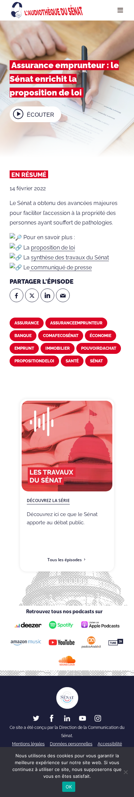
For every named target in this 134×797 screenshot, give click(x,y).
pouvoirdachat (98, 348)
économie (100, 335)
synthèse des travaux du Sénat (70, 257)
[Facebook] (16, 295)
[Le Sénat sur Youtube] (82, 718)
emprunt (24, 348)
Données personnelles (71, 744)
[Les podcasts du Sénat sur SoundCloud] (67, 660)
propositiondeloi (34, 361)
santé (72, 361)
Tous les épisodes (64, 560)
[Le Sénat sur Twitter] (36, 718)
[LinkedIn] (47, 295)
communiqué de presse (61, 267)
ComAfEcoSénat (60, 335)
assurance (26, 323)
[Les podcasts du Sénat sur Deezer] (28, 624)
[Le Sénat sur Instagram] (98, 718)
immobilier (57, 348)
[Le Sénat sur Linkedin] (67, 718)
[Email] (63, 295)
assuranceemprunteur (76, 323)
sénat (96, 361)
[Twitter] (32, 295)
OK (69, 786)
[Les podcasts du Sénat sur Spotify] (61, 624)
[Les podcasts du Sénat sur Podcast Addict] (91, 642)
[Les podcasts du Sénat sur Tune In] (116, 642)
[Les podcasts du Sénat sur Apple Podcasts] (100, 625)
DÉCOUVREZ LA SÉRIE (48, 500)
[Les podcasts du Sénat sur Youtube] (61, 642)
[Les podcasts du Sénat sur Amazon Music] (26, 642)
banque (23, 335)
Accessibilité (110, 744)
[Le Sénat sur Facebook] (51, 718)
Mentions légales (28, 744)
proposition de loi (53, 247)
